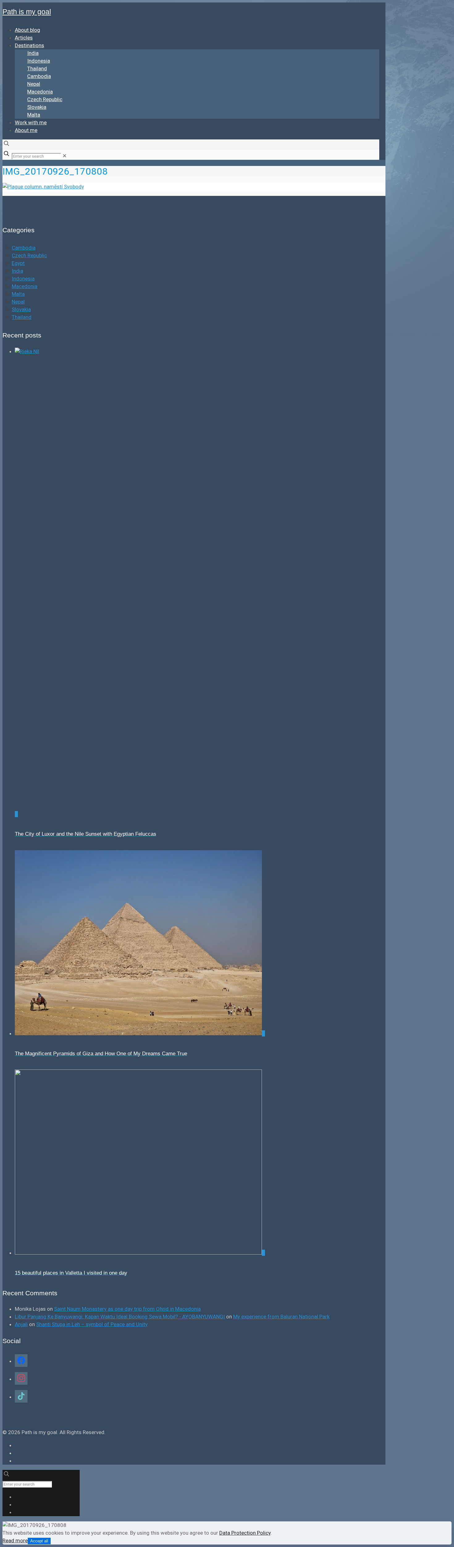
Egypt (18, 263)
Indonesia (23, 278)
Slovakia (21, 309)
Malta (18, 294)
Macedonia (24, 286)
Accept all (39, 1541)
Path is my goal (26, 12)
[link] (64, 156)
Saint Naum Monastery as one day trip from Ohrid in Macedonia (127, 1309)
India (17, 271)
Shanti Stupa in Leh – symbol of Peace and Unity (92, 1324)
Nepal (18, 302)
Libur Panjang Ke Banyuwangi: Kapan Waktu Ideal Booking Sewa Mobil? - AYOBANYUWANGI (120, 1316)
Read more (15, 1540)
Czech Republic (29, 255)
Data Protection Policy (245, 1533)
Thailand (22, 317)
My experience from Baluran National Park (281, 1316)
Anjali (21, 1324)
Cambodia (24, 248)
